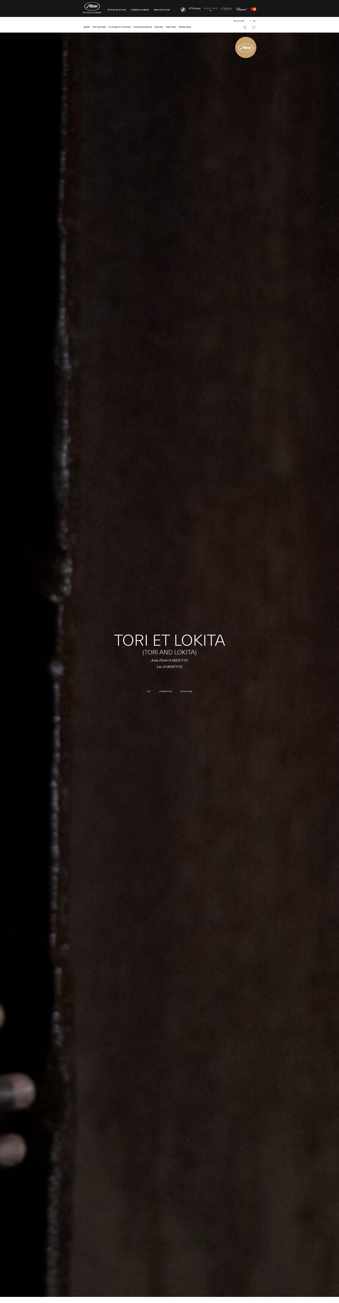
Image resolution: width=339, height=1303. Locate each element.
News (87, 27)
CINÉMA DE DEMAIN (140, 10)
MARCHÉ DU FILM (162, 10)
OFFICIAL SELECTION (116, 10)
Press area (185, 27)
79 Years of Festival (119, 27)
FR (250, 21)
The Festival (99, 27)
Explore (158, 27)
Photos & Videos (142, 27)
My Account (239, 21)
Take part (171, 27)
